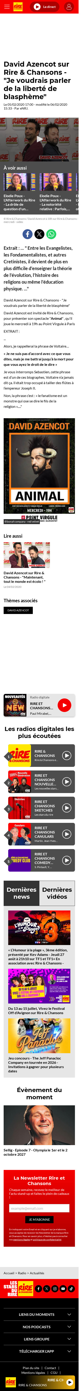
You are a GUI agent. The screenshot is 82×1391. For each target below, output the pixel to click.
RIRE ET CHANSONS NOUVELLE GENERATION (46, 782)
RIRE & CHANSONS (45, 753)
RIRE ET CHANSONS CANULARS (45, 832)
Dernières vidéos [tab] (57, 893)
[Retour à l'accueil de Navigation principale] (18, 6)
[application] (39, 139)
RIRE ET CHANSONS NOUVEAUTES (42, 705)
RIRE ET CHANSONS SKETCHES (45, 805)
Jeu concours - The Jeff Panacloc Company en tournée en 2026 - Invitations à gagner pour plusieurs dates (36, 1064)
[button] (39, 139)
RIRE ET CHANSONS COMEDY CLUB (45, 860)
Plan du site (31, 1368)
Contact (50, 1368)
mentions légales (21, 1239)
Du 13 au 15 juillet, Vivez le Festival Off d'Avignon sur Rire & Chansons (36, 1010)
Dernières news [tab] (21, 893)
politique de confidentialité (47, 1239)
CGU (54, 1373)
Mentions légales (33, 1373)
